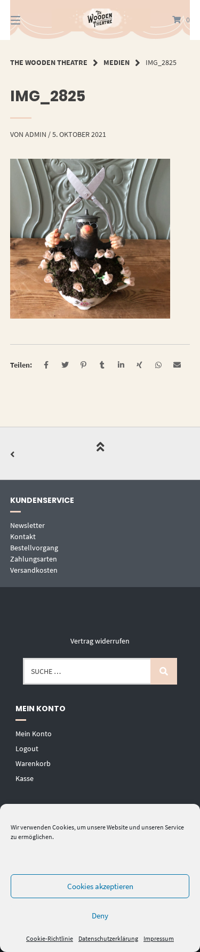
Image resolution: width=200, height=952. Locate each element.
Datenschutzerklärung (108, 938)
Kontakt (23, 536)
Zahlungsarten (33, 559)
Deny (100, 915)
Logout (26, 748)
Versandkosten (34, 570)
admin (35, 134)
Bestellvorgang (34, 547)
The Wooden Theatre (48, 62)
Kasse (24, 778)
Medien (116, 62)
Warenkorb (33, 763)
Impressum (158, 938)
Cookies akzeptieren (100, 886)
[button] (46, 365)
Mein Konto (33, 733)
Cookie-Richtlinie (49, 938)
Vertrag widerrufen (100, 641)
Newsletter (27, 525)
